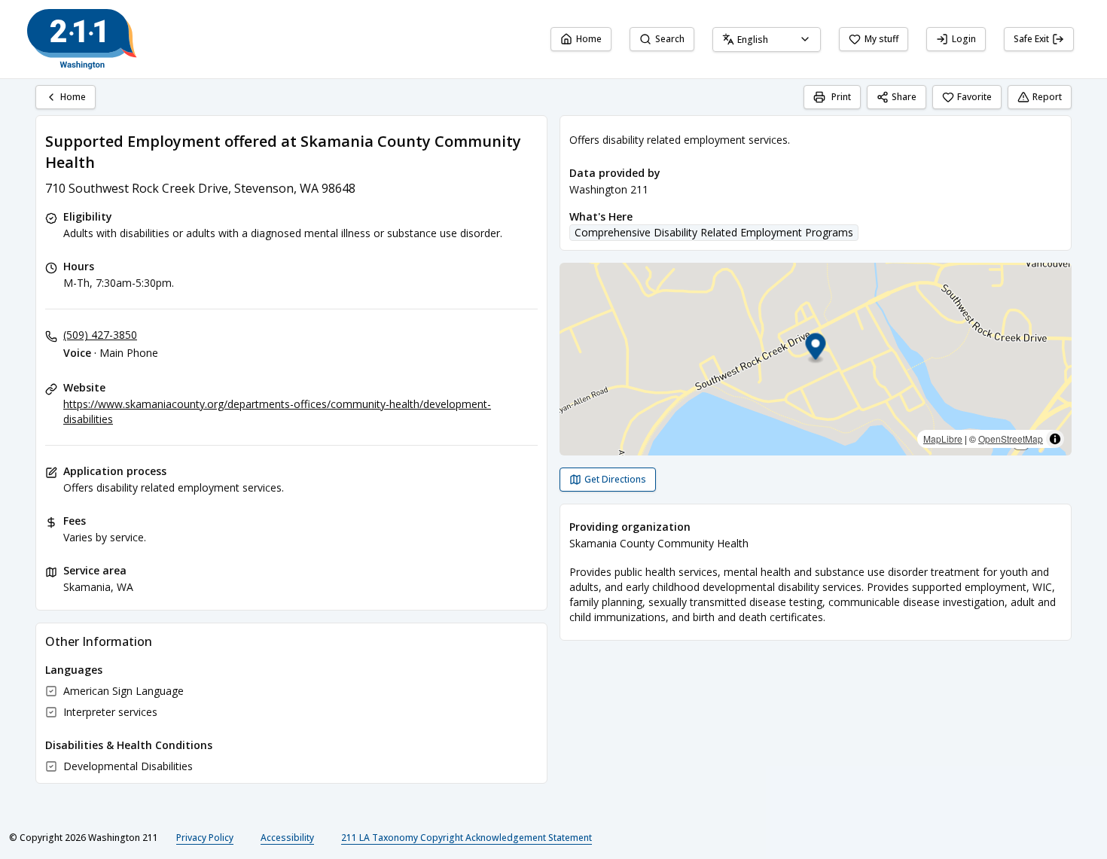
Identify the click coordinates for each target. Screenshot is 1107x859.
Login (964, 38)
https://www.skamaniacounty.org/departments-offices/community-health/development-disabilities (277, 411)
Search (670, 38)
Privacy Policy (204, 837)
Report (1047, 96)
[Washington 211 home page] (82, 39)
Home (589, 38)
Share (904, 96)
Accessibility (287, 837)
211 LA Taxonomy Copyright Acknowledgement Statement (466, 837)
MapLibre (942, 438)
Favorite (974, 96)
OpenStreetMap (1010, 438)
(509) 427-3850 (100, 334)
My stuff (881, 38)
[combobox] (766, 39)
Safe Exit (1031, 38)
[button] (816, 349)
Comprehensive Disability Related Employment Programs (714, 232)
